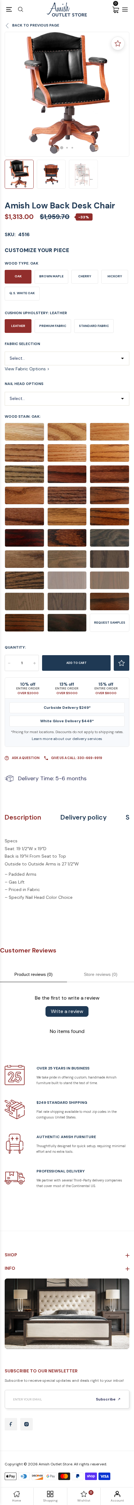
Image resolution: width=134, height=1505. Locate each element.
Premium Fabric (52, 326)
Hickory (115, 276)
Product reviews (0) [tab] (33, 974)
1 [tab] (61, 147)
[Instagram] (26, 1424)
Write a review (67, 1011)
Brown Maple (51, 276)
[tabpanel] (67, 94)
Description (23, 817)
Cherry (84, 276)
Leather (18, 326)
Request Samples (109, 623)
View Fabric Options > (27, 369)
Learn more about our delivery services (67, 738)
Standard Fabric (94, 326)
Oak (18, 276)
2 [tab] (67, 148)
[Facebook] (11, 1424)
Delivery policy (83, 817)
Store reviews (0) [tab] (100, 974)
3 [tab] (72, 148)
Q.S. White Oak (22, 293)
